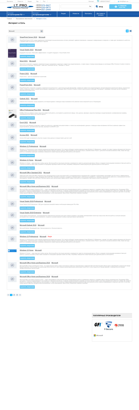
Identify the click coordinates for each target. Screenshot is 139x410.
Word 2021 (24, 61)
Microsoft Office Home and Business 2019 (35, 276)
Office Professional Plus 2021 (30, 110)
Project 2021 (24, 73)
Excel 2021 (24, 122)
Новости (20, 1)
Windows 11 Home (26, 160)
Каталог (15, 13)
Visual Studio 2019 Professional (31, 201)
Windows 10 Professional (29, 236)
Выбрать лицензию (27, 45)
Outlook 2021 (24, 99)
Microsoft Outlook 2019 (28, 225)
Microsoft (42, 37)
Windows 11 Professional (29, 146)
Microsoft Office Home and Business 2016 (35, 263)
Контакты (10, 1)
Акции (30, 1)
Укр (37, 1)
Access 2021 (24, 135)
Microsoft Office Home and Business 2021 (35, 186)
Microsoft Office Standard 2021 (31, 173)
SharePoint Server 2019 (28, 37)
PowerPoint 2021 (26, 85)
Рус (44, 1)
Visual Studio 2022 (26, 50)
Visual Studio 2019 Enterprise (30, 213)
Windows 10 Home (26, 250)
